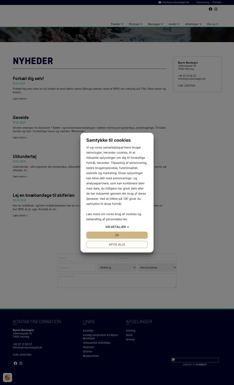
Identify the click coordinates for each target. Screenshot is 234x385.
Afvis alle (117, 244)
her (125, 219)
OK (117, 235)
